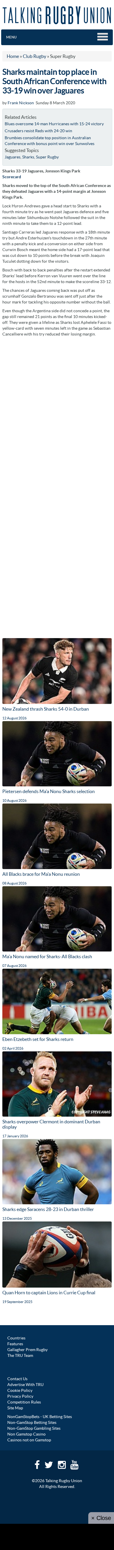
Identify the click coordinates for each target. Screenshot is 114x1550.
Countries (16, 1338)
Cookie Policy (19, 1390)
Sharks (28, 157)
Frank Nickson (21, 102)
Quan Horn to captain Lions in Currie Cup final (48, 1292)
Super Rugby (47, 157)
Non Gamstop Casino (26, 1434)
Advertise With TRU (25, 1384)
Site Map (15, 1408)
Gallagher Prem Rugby (27, 1349)
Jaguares (12, 157)
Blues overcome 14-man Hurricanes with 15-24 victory (54, 123)
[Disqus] (57, 413)
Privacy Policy (20, 1396)
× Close (101, 1518)
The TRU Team (20, 1355)
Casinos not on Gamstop (29, 1440)
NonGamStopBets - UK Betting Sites (39, 1416)
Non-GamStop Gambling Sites (34, 1428)
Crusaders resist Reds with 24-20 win (38, 130)
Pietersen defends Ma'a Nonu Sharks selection (48, 791)
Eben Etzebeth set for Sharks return (37, 1039)
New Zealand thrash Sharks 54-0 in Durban (45, 709)
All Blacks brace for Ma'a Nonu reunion (41, 874)
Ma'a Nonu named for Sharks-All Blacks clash (47, 956)
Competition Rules (24, 1402)
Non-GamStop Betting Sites (31, 1422)
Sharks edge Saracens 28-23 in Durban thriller (48, 1209)
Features (15, 1343)
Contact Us (17, 1378)
